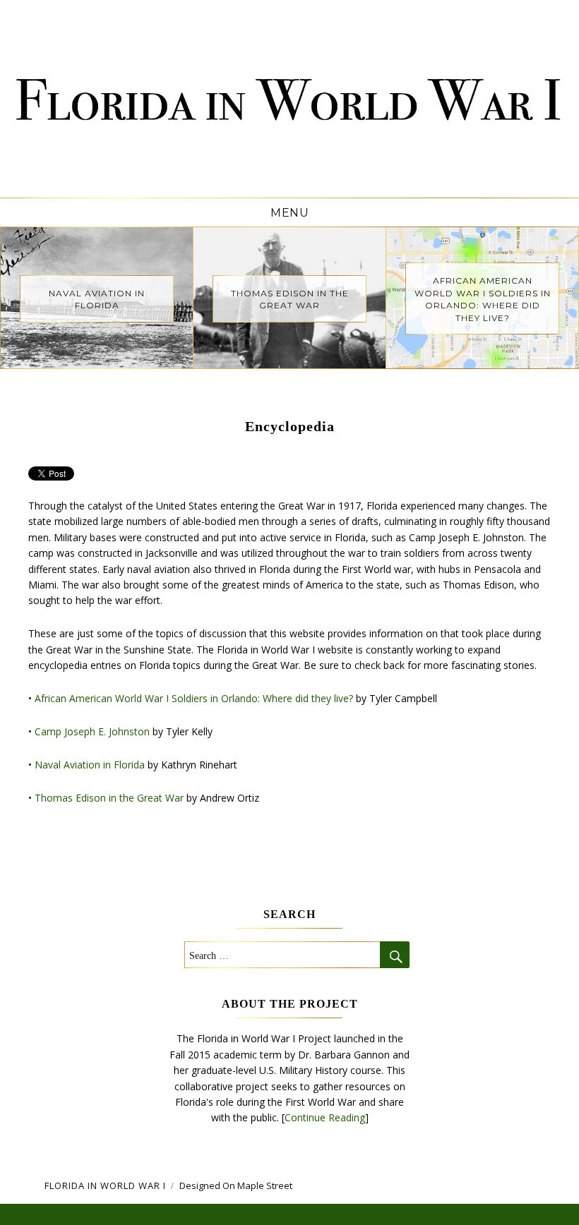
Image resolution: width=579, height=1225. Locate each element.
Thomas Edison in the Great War (109, 797)
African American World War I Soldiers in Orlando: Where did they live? (194, 698)
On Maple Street (257, 1185)
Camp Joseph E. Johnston (92, 731)
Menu (289, 212)
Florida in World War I (105, 1185)
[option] (97, 297)
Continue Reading (325, 1117)
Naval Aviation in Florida (90, 764)
